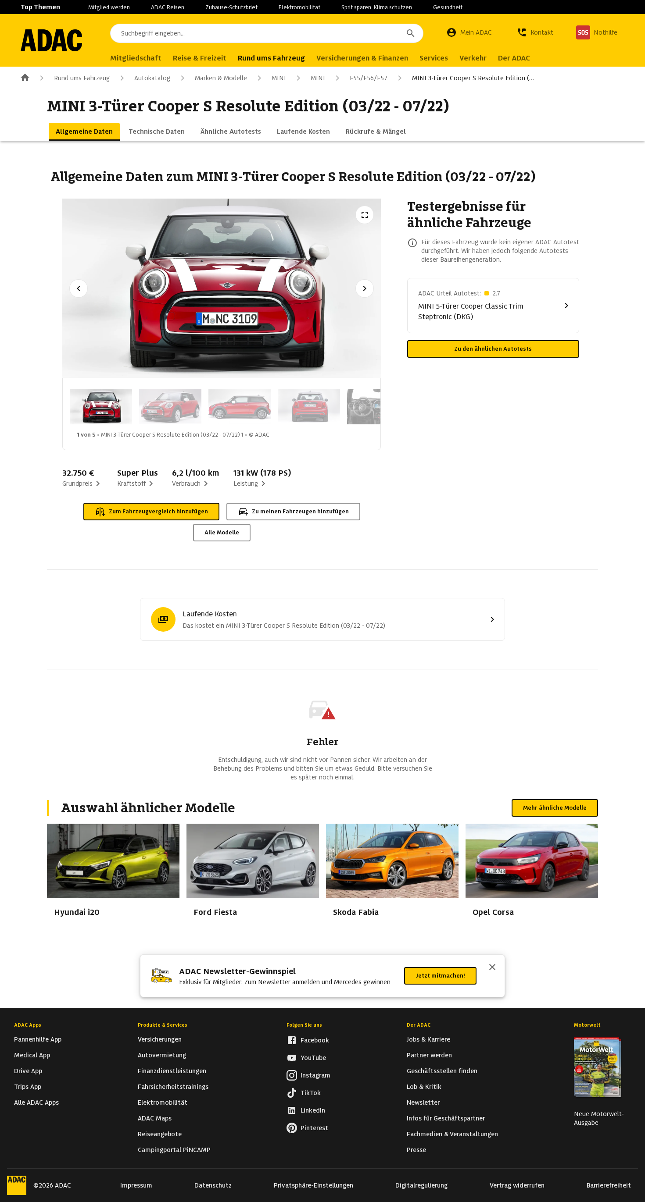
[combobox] (266, 33)
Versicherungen (160, 1039)
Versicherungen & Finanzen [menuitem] (362, 58)
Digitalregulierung (421, 1185)
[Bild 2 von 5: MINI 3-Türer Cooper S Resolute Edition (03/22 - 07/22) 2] (170, 406)
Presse (416, 1150)
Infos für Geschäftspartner (446, 1118)
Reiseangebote (160, 1134)
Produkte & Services (162, 1025)
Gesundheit (447, 7)
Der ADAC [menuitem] (514, 58)
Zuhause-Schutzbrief (231, 7)
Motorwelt (587, 1025)
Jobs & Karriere (428, 1039)
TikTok (311, 1093)
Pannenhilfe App (37, 1039)
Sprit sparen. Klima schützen (376, 7)
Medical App (32, 1055)
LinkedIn (313, 1110)
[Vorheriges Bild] (78, 288)
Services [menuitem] (433, 58)
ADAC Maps (155, 1118)
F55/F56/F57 (368, 78)
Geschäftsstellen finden (442, 1071)
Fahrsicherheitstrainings (173, 1087)
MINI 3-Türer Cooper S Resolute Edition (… (473, 78)
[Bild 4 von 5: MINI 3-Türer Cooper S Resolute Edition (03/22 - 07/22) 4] (309, 406)
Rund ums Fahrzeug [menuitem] (271, 58)
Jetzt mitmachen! (440, 975)
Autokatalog (152, 78)
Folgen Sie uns (304, 1025)
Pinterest (314, 1128)
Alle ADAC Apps (36, 1102)
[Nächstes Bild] (364, 288)
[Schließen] (492, 968)
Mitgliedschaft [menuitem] (135, 58)
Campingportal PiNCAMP (174, 1150)
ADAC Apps (27, 1025)
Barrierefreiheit (609, 1185)
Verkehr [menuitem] (473, 58)
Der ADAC (418, 1025)
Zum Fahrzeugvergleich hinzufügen (158, 511)
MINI (279, 78)
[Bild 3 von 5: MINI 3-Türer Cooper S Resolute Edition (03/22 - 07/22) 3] (239, 406)
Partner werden (429, 1055)
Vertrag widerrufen (517, 1185)
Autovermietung (162, 1055)
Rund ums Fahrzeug (82, 78)
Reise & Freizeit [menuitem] (199, 58)
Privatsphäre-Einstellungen (313, 1185)
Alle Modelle (221, 532)
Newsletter (423, 1102)
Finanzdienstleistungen (172, 1071)
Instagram (315, 1075)
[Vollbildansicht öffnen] (364, 215)
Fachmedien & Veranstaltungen (452, 1134)
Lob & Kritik (424, 1087)
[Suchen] (410, 33)
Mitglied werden (109, 7)
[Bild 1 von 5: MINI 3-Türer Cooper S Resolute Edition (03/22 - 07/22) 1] (101, 406)
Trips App (27, 1087)
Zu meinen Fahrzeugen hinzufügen (300, 511)
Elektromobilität (299, 7)
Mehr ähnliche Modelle (555, 807)
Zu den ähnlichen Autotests (493, 348)
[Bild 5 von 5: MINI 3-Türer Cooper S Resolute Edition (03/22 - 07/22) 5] (378, 406)
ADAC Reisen (167, 7)
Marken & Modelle (221, 78)
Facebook (315, 1040)
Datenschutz (213, 1185)
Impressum (136, 1185)
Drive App (28, 1071)
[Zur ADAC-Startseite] (51, 40)
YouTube (313, 1058)
